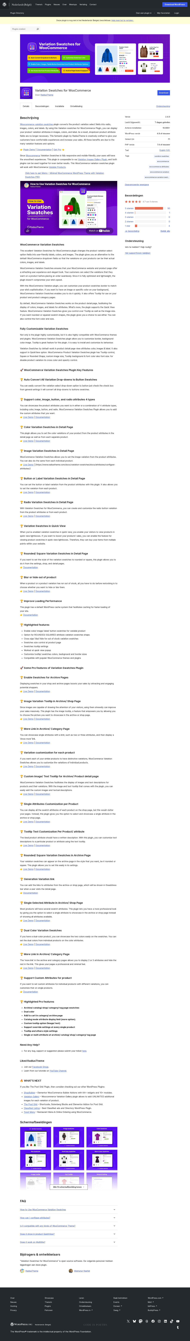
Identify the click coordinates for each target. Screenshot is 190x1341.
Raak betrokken (120, 1298)
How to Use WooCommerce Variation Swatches (43, 1209)
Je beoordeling (132, 231)
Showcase (49, 1298)
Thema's (48, 1302)
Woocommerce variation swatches (36, 124)
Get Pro (57, 149)
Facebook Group (40, 1067)
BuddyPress (154, 1310)
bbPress (152, 1306)
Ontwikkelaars (85, 1306)
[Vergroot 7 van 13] (47, 1176)
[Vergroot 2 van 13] (80, 1130)
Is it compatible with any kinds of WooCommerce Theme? (47, 1226)
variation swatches (162, 156)
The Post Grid (30, 1104)
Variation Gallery (31, 1096)
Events (116, 1302)
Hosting (13, 1306)
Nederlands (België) (43, 1325)
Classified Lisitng (32, 1108)
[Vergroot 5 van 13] (80, 1153)
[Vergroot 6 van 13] (114, 1153)
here (84, 1051)
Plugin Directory (17, 13)
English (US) (165, 150)
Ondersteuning (163, 106)
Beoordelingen (42, 106)
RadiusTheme (46, 95)
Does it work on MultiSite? (32, 1242)
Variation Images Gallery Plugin (92, 159)
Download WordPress (175, 4)
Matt (151, 1302)
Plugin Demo (29, 149)
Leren (81, 1298)
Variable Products (57, 167)
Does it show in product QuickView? (37, 1234)
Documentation (44, 149)
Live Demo (28, 417)
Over (12, 1298)
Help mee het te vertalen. (122, 20)
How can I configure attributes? (35, 1218)
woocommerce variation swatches (157, 177)
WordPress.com (156, 1298)
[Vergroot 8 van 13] (80, 1176)
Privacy (13, 1310)
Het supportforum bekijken (137, 253)
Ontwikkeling (76, 106)
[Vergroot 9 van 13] (114, 1176)
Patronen (49, 1310)
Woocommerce (33, 155)
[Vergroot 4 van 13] (47, 1153)
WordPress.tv (86, 1310)
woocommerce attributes (159, 167)
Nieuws (13, 1302)
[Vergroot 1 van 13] (47, 1130)
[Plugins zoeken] (37, 29)
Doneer (117, 1306)
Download (163, 93)
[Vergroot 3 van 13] (114, 1130)
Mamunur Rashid (82, 1271)
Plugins (48, 1306)
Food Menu (29, 1112)
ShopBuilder (29, 1092)
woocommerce (163, 161)
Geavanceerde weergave (137, 184)
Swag (116, 1310)
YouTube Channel (58, 1070)
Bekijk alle (165, 231)
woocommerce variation (159, 172)
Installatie (59, 106)
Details (26, 106)
